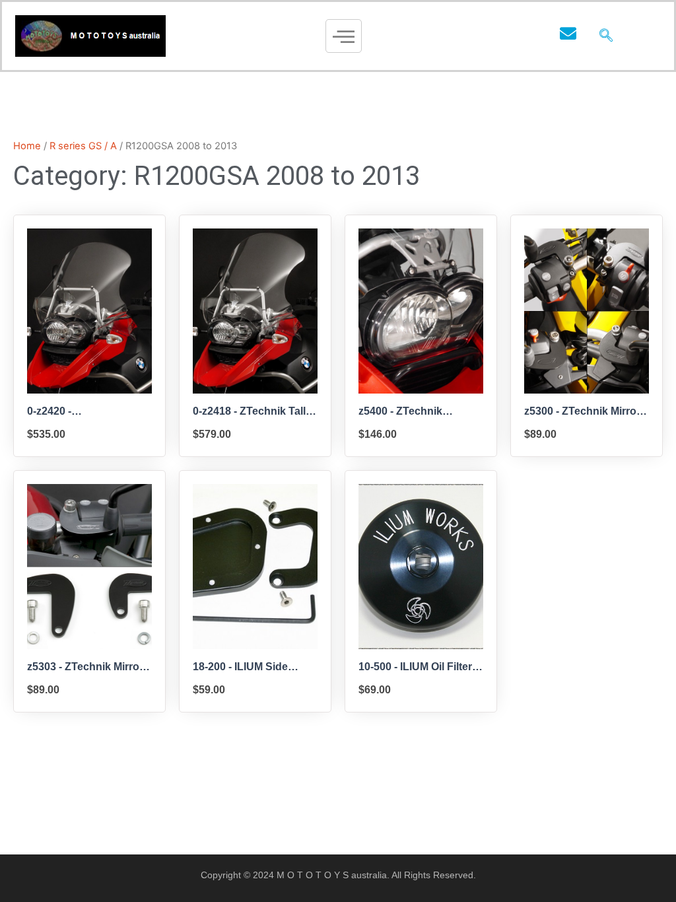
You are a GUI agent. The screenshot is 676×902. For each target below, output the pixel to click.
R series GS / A (83, 146)
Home (27, 146)
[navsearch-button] (606, 36)
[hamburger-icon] (343, 36)
